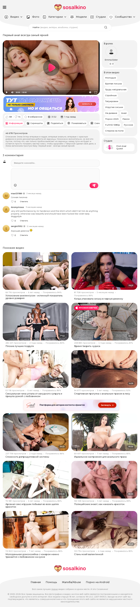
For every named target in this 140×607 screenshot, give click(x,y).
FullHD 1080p (112, 125)
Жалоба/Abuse (71, 582)
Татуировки (111, 101)
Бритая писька (113, 83)
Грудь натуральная (115, 89)
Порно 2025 (112, 119)
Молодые (110, 77)
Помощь (51, 582)
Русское (128, 125)
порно (54, 589)
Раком (126, 119)
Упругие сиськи (114, 107)
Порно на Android (97, 582)
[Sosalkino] (70, 7)
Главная (36, 582)
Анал (124, 113)
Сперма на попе (114, 130)
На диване (111, 113)
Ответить (24, 202)
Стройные (111, 95)
